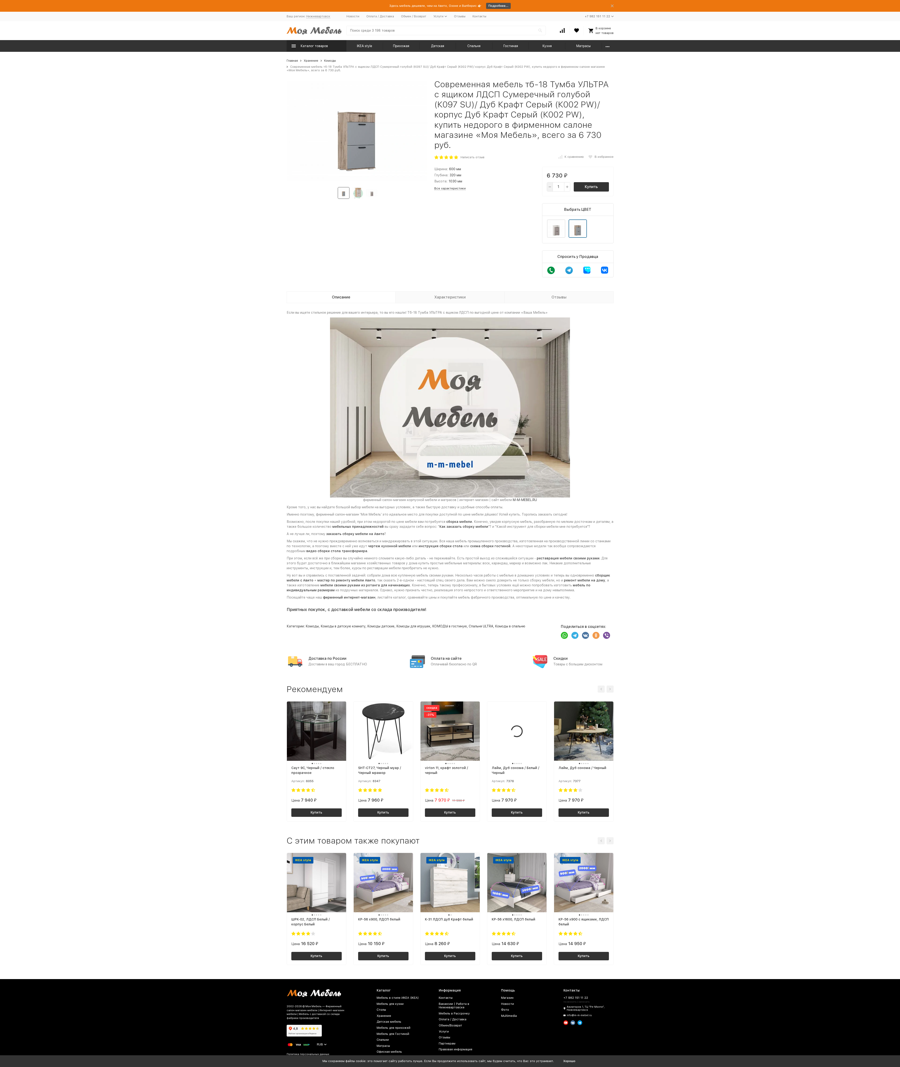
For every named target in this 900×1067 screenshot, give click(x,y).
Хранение (311, 60)
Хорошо (569, 1061)
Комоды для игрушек (413, 626)
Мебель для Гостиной (393, 1034)
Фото (505, 1009)
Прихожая (401, 46)
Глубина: (441, 175)
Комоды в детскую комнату (343, 626)
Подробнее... (498, 6)
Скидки (560, 658)
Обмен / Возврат (413, 16)
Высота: (440, 181)
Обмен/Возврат (450, 1025)
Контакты (479, 16)
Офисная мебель (389, 1051)
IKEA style (364, 46)
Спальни (383, 1039)
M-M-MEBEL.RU (525, 500)
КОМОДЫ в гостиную (449, 626)
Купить (591, 187)
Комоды (330, 60)
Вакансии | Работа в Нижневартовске (454, 1005)
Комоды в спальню (510, 626)
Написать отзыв (472, 157)
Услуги (444, 1031)
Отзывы (459, 16)
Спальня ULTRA (481, 626)
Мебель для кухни (390, 1004)
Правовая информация (455, 1049)
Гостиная (510, 46)
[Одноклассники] (596, 635)
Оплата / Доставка (380, 16)
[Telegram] (574, 635)
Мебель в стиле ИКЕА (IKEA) (398, 997)
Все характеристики (450, 188)
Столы (381, 1009)
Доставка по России (327, 658)
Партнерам (447, 1043)
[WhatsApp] (564, 635)
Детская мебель (389, 1021)
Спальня (473, 46)
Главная (292, 60)
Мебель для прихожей (393, 1027)
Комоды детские (380, 626)
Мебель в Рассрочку (454, 1013)
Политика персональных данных (308, 1054)
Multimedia (509, 1016)
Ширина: (441, 169)
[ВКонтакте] (585, 635)
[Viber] (606, 635)
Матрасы (583, 46)
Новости (352, 16)
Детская (437, 46)
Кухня (547, 46)
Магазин (507, 997)
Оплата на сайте (446, 658)
